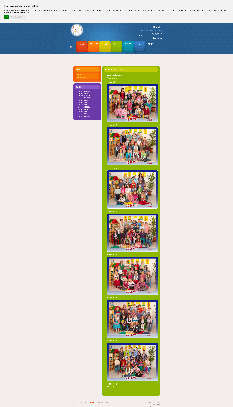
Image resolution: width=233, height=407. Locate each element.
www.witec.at (99, 406)
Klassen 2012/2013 (84, 116)
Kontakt (107, 402)
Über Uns (80, 402)
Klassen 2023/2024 (84, 93)
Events (98, 402)
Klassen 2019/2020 (84, 100)
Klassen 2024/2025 (84, 91)
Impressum (156, 404)
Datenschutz (157, 38)
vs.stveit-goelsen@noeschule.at (153, 35)
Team (86, 402)
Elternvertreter (81, 77)
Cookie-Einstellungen (146, 406)
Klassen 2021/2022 (84, 98)
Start (74, 402)
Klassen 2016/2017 (84, 107)
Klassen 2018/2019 (84, 102)
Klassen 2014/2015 (84, 111)
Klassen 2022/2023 (84, 96)
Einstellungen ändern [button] (17, 17)
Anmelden (157, 406)
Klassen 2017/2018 (84, 105)
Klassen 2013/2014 (84, 114)
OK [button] (7, 17)
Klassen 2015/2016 (84, 109)
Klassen (79, 74)
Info (102, 402)
